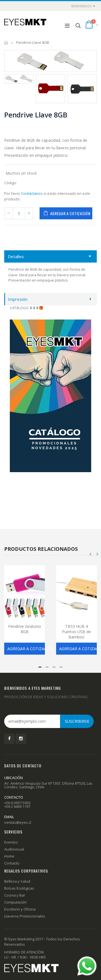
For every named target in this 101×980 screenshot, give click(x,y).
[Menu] (67, 25)
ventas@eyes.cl (17, 822)
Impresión (17, 299)
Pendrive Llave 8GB (35, 114)
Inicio (6, 42)
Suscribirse (77, 721)
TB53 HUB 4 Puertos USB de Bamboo (76, 632)
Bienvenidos (81, 6)
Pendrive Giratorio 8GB (24, 629)
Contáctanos (32, 193)
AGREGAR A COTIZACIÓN (70, 213)
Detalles (16, 256)
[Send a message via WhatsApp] (87, 966)
